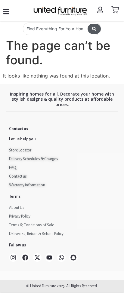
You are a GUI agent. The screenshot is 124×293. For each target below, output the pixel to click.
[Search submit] (94, 29)
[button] (6, 12)
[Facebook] (25, 257)
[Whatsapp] (61, 257)
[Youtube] (49, 257)
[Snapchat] (73, 257)
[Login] (101, 11)
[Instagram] (13, 257)
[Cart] (115, 10)
